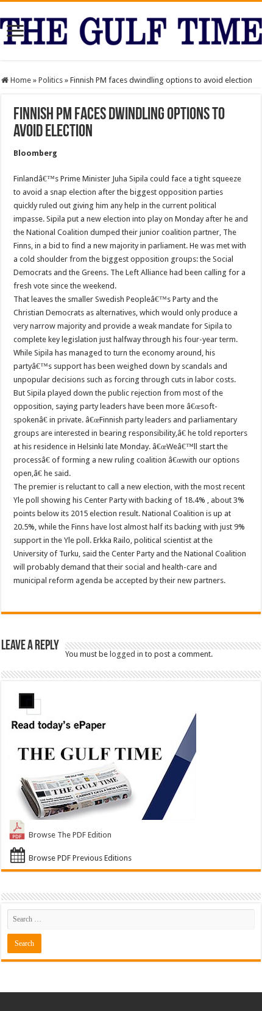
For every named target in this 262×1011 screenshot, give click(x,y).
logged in (126, 654)
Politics (50, 80)
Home (20, 80)
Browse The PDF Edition (70, 834)
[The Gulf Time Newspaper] (131, 28)
